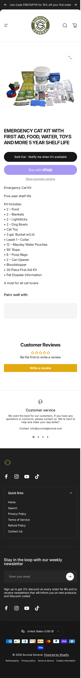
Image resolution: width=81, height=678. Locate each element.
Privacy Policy (17, 513)
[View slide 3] (42, 437)
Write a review (40, 368)
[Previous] (5, 4)
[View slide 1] (33, 437)
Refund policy (12, 660)
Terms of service (46, 660)
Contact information (65, 660)
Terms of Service (19, 519)
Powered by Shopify (56, 654)
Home (12, 502)
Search (12, 508)
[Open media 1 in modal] (70, 58)
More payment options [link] (40, 179)
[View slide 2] (38, 437)
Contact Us (15, 531)
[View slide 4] (47, 437)
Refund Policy (17, 525)
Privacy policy (28, 660)
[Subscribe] (70, 577)
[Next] (75, 4)
